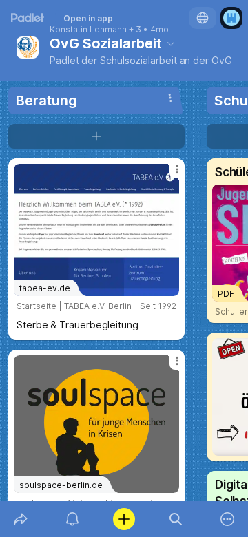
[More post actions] (168, 174)
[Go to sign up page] (231, 18)
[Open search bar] (176, 519)
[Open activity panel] (72, 519)
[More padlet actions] (227, 519)
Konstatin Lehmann (88, 29)
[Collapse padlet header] (171, 43)
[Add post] (123, 519)
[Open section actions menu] (170, 97)
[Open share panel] (20, 519)
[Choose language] (202, 18)
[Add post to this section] (96, 136)
